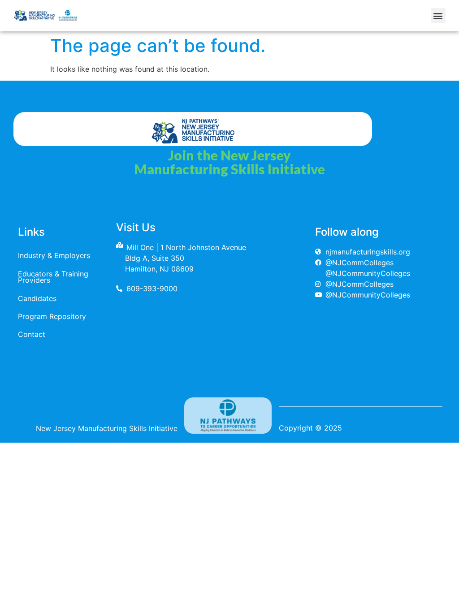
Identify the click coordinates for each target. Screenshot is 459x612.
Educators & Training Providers (53, 276)
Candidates (37, 298)
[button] (438, 15)
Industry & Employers (54, 255)
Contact (31, 334)
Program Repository (52, 316)
